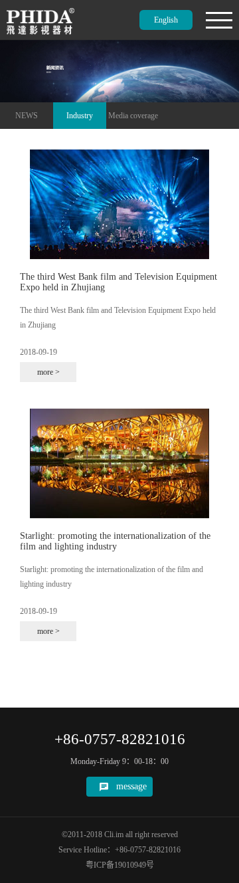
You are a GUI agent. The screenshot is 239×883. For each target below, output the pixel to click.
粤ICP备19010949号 (120, 865)
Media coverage (133, 115)
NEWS (26, 115)
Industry (79, 115)
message (131, 786)
